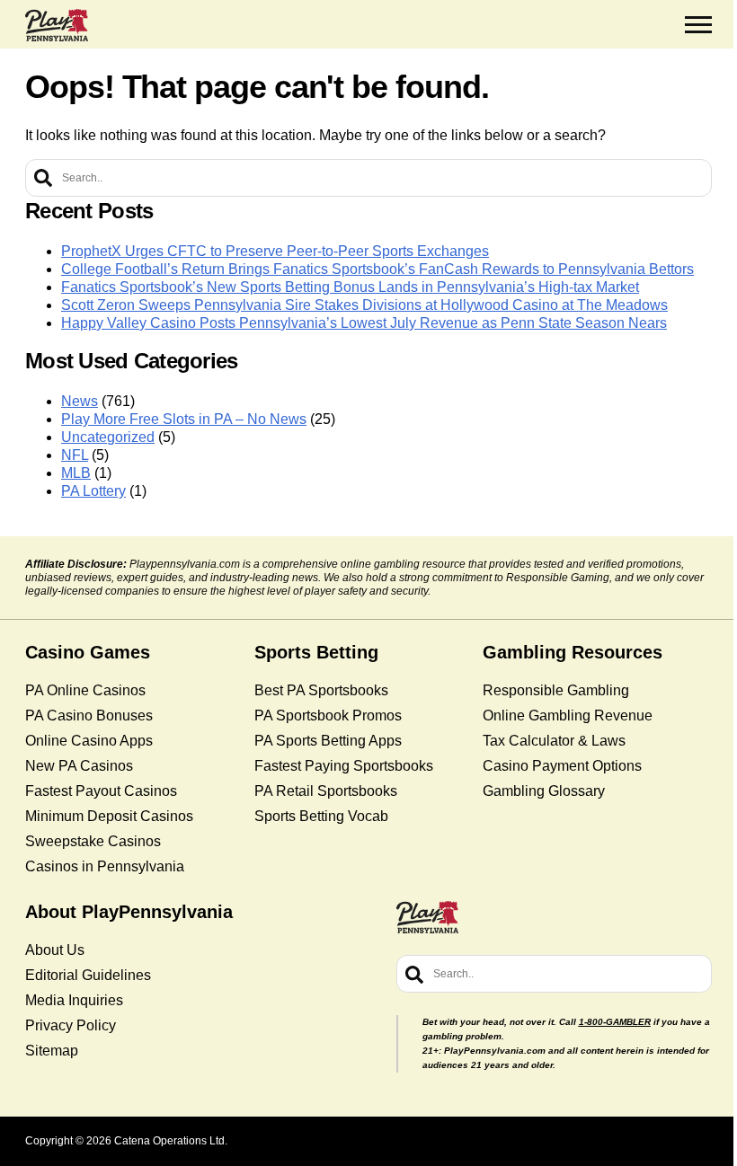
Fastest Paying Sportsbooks (343, 765)
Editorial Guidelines (88, 975)
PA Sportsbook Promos (328, 715)
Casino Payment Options (562, 765)
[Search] (43, 178)
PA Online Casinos (85, 690)
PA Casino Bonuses (89, 715)
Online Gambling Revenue (568, 715)
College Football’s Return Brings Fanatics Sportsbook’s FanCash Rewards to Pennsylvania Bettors (377, 269)
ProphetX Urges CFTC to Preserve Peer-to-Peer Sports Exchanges (275, 251)
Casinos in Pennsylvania (104, 866)
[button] (698, 25)
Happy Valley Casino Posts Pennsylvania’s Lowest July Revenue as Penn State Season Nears (364, 323)
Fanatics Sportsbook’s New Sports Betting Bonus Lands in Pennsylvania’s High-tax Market (350, 287)
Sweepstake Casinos (93, 841)
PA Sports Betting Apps (328, 740)
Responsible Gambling (556, 690)
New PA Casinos (79, 765)
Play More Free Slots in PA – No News (183, 419)
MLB (76, 473)
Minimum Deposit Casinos (109, 816)
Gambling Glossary (544, 791)
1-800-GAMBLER (615, 1022)
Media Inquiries (74, 1000)
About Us (54, 950)
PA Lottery (93, 491)
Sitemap (51, 1050)
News (79, 401)
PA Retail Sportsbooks (325, 791)
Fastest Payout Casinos (101, 791)
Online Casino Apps (89, 740)
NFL (74, 455)
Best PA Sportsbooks (321, 690)
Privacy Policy (70, 1025)
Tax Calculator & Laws (554, 740)
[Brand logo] (56, 25)
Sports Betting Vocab (321, 816)
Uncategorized (108, 437)
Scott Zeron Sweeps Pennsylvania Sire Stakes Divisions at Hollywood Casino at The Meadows (364, 305)
